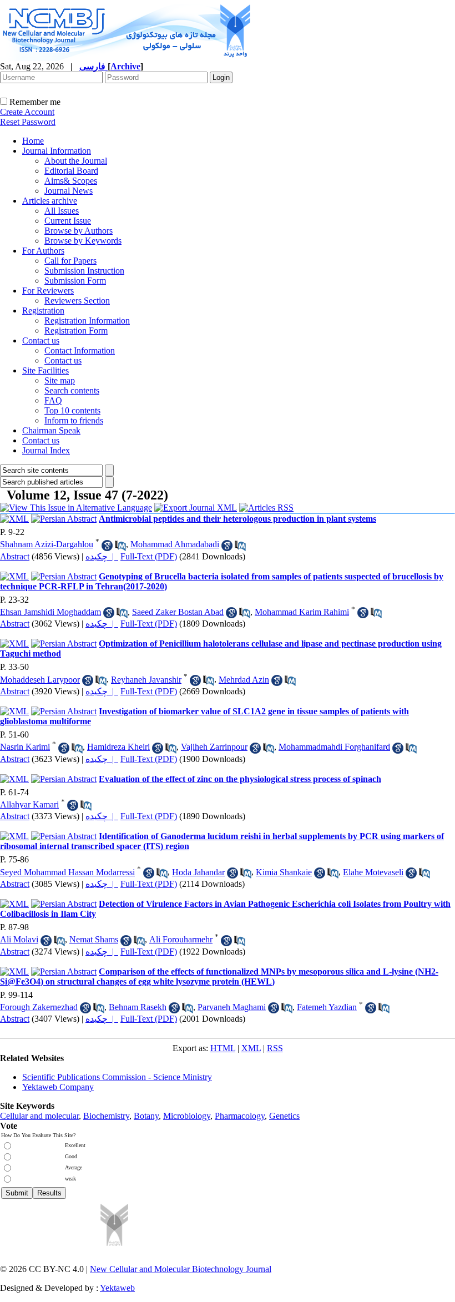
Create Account (27, 112)
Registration (43, 310)
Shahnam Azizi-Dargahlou (46, 544)
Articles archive (49, 200)
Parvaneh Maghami (232, 1007)
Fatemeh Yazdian (327, 1007)
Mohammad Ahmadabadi (174, 544)
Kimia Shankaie (284, 872)
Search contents (71, 390)
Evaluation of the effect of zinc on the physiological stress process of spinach (240, 779)
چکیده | (101, 556)
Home (33, 140)
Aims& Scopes (70, 180)
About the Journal (75, 160)
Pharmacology (240, 1116)
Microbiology (186, 1116)
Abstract (14, 556)
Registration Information (87, 320)
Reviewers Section (77, 300)
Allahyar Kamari (29, 804)
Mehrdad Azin (244, 679)
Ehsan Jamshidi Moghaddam (50, 612)
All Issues (61, 210)
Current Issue (67, 220)
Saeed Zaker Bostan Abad (178, 612)
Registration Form (76, 330)
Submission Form (75, 280)
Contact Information (79, 350)
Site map (59, 380)
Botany (146, 1116)
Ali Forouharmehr (181, 939)
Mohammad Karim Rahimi (302, 612)
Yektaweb (117, 1288)
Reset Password (27, 122)
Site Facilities (45, 370)
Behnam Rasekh (137, 1007)
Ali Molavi (19, 939)
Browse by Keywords (83, 240)
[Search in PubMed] (120, 545)
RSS (275, 1048)
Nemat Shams (93, 939)
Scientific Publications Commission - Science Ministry (117, 1077)
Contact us (40, 340)
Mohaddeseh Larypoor (40, 679)
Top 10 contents (72, 410)
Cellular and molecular (39, 1116)
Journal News (68, 190)
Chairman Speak (51, 430)
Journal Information (56, 150)
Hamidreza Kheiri (118, 746)
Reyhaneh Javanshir (146, 679)
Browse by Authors (78, 230)
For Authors (43, 250)
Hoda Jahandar (198, 872)
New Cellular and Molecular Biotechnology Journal (180, 1269)
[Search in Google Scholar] (107, 545)
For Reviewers (48, 290)
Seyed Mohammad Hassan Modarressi (67, 872)
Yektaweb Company (58, 1087)
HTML (222, 1048)
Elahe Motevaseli (373, 872)
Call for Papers (70, 260)
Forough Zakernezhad (39, 1007)
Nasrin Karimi (25, 746)
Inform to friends (73, 420)
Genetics (284, 1116)
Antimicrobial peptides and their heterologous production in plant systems (237, 518)
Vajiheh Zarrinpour (214, 746)
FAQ (53, 400)
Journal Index (46, 450)
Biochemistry (106, 1116)
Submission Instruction (84, 270)
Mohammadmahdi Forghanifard (334, 746)
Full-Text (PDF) (148, 556)
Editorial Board (71, 170)
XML (251, 1048)
